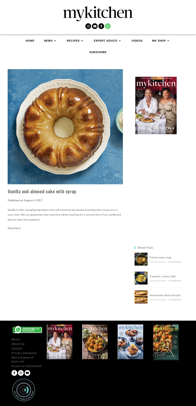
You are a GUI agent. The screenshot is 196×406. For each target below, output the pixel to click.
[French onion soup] (141, 259)
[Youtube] (95, 26)
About (15, 339)
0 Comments (174, 262)
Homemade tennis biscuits (165, 295)
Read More (14, 228)
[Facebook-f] (101, 26)
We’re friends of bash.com (22, 359)
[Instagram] (88, 26)
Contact (17, 348)
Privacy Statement (24, 353)
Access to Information (26, 366)
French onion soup (161, 257)
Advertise (18, 343)
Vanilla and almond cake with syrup (42, 191)
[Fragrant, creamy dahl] (141, 278)
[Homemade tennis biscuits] (141, 296)
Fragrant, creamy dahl (163, 276)
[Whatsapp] (108, 26)
